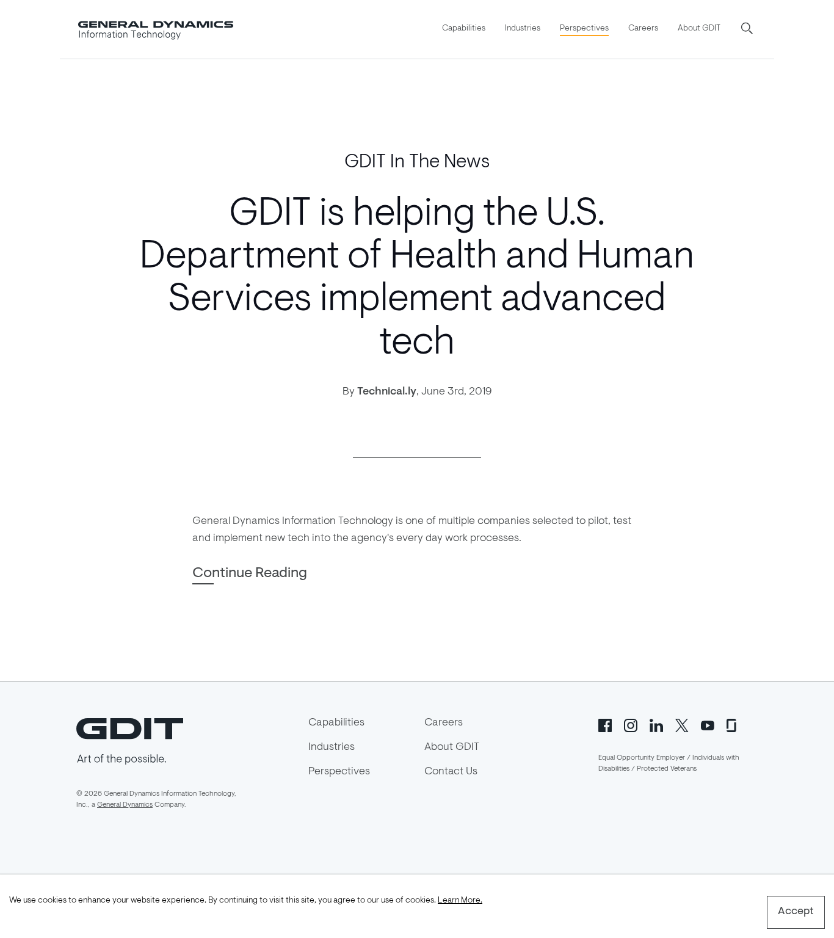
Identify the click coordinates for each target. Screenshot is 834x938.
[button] (748, 29)
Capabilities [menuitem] (463, 28)
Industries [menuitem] (522, 28)
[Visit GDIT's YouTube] (707, 724)
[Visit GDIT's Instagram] (630, 724)
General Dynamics (125, 805)
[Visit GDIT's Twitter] (682, 724)
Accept (796, 911)
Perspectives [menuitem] (584, 28)
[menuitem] (463, 29)
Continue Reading (249, 573)
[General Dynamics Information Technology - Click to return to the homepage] (155, 29)
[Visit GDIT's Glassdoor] (733, 724)
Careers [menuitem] (643, 28)
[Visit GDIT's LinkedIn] (656, 724)
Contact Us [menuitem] (450, 771)
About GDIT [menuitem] (699, 28)
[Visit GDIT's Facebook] (605, 724)
